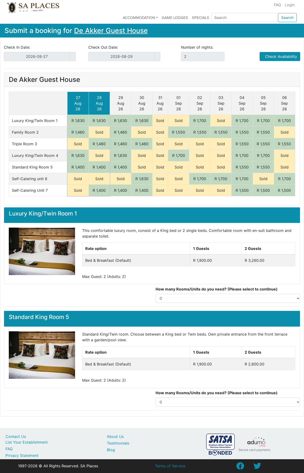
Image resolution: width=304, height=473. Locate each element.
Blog (111, 449)
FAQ (277, 4)
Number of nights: (197, 47)
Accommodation (139, 17)
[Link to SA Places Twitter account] (257, 467)
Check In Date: (17, 47)
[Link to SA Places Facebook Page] (240, 467)
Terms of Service (170, 466)
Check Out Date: (103, 47)
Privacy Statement (21, 455)
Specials (200, 17)
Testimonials (118, 443)
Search (287, 17)
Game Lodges (175, 17)
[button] (15, 251)
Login (290, 4)
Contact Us (15, 436)
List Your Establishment (26, 442)
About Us (115, 436)
